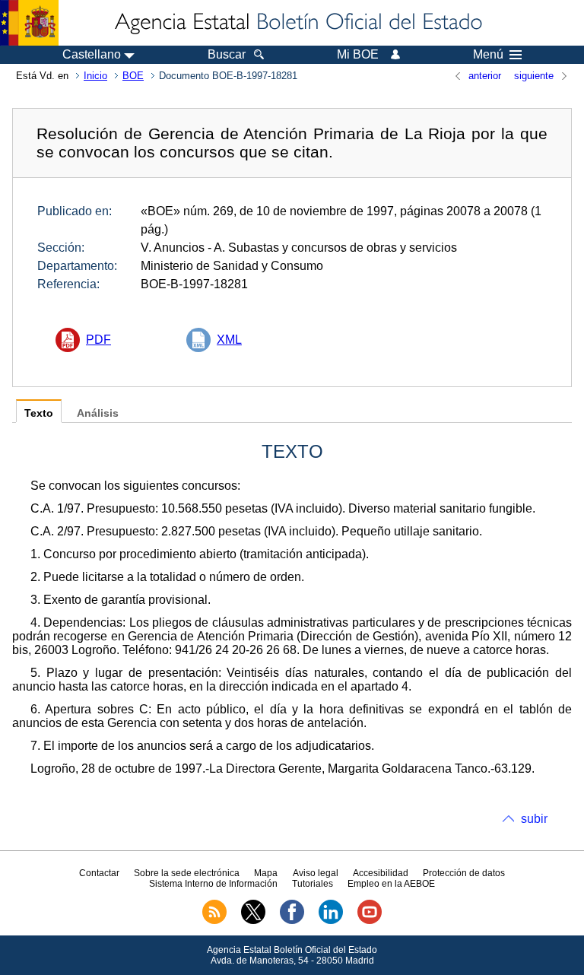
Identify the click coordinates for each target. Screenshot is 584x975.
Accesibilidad (380, 873)
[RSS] (214, 921)
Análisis (98, 413)
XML (229, 339)
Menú (488, 55)
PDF (98, 339)
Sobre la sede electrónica (187, 873)
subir (534, 818)
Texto (38, 413)
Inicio (95, 75)
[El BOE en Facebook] (292, 921)
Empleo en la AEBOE (391, 883)
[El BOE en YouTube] (369, 921)
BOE (133, 75)
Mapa (266, 873)
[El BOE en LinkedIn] (331, 921)
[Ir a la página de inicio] (297, 23)
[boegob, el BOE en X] (253, 921)
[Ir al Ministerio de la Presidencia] (29, 23)
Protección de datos (464, 873)
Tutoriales (312, 883)
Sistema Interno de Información (213, 883)
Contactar (99, 873)
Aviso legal (315, 873)
